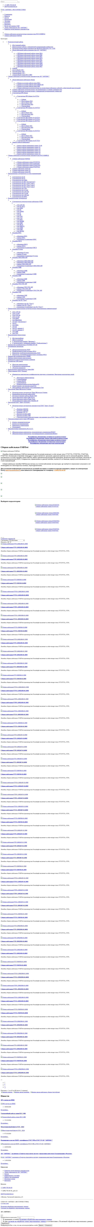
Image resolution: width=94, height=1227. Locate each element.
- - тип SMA (19, 208)
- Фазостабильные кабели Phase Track (23, 399)
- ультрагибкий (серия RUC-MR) (22, 75)
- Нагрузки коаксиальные (20, 364)
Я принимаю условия (27, 1219)
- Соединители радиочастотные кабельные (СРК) (27, 202)
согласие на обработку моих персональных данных (27, 1221)
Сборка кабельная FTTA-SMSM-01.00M (14, 631)
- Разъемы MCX (17, 241)
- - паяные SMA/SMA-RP (23, 264)
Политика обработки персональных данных (14, 1206)
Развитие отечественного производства (16, 29)
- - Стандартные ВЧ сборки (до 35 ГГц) (27, 119)
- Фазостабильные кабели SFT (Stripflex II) (25, 401)
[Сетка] (3, 537)
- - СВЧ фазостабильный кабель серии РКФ (29, 63)
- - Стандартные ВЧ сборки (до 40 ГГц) (27, 121)
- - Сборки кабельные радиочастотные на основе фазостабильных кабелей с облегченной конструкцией (48, 88)
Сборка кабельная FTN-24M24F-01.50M (14, 834)
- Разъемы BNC (16, 233)
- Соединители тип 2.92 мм (20, 191)
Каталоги (7, 22)
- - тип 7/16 (18, 218)
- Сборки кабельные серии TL (21, 170)
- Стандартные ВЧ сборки (20, 93)
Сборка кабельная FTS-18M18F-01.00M (14, 762)
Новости (7, 16)
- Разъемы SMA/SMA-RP (19, 258)
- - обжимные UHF (21, 295)
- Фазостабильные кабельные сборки (23, 80)
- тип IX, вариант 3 (18, 330)
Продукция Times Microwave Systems (19, 390)
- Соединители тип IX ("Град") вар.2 (23, 185)
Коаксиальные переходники (17, 335)
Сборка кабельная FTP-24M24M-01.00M (14, 559)
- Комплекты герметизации (20, 425)
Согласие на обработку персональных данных (15, 1208)
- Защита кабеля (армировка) (21, 143)
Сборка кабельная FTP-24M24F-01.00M (14, 750)
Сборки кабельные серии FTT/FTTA (47, 506)
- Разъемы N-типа (17, 250)
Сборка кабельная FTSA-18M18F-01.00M (14, 810)
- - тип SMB (19, 228)
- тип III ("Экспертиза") (19, 321)
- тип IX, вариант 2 (18, 328)
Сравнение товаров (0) (8, 538)
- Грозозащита (16, 427)
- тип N (14, 323)
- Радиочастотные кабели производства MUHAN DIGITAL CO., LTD (33, 48)
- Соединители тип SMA (19, 180)
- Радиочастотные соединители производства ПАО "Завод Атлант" (33, 406)
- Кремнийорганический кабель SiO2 (23, 394)
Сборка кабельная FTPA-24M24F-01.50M (14, 893)
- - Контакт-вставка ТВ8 (22, 415)
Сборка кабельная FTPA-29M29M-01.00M (14, 989)
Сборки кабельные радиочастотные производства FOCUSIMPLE (24, 34)
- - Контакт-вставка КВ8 (23, 414)
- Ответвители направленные (21, 366)
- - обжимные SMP (21, 279)
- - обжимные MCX (21, 244)
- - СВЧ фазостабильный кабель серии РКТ (28, 66)
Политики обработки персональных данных (35, 1219)
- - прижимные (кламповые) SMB (25, 274)
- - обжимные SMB (21, 270)
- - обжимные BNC (21, 236)
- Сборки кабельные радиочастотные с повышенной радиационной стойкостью (37, 91)
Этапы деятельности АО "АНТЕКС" (15, 27)
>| (5, 1087)
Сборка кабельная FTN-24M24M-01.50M (14, 643)
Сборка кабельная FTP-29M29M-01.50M (14, 1037)
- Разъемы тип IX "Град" (19, 301)
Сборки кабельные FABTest (13, 35)
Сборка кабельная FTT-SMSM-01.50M (13, 678)
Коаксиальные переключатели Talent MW (21, 369)
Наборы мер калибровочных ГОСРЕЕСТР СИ (22, 345)
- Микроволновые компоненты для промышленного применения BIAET (34, 433)
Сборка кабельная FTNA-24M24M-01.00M (15, 595)
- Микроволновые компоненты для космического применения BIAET (33, 432)
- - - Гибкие (22, 99)
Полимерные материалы (15, 347)
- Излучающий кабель (18, 45)
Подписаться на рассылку (9, 1217)
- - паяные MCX (20, 246)
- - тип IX (18, 210)
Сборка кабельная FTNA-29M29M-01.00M (15, 977)
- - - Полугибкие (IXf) (26, 101)
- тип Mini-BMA (17, 320)
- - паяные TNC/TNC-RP (23, 289)
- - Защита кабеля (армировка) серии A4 (27, 152)
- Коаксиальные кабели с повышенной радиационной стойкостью (32, 47)
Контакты (7, 24)
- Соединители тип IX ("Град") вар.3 (23, 186)
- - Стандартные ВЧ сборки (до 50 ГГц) (27, 131)
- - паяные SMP (20, 280)
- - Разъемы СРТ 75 (21, 412)
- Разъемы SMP (16, 276)
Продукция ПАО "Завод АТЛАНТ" (19, 403)
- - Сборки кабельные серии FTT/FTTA (27, 162)
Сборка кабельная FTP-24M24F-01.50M (14, 846)
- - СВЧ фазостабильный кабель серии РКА (29, 53)
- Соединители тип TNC (19, 188)
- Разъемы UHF (16, 292)
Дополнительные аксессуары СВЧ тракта (21, 419)
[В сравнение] (1, 554)
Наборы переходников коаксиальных (19, 358)
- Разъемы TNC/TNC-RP (19, 284)
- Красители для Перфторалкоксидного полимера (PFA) (29, 354)
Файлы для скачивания (11, 1177)
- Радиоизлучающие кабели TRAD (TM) (24, 396)
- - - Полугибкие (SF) (25, 103)
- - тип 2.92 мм (20, 205)
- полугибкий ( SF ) (18, 70)
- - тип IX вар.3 (20, 206)
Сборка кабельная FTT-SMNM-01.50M (13, 869)
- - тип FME (19, 229)
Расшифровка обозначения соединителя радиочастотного (47, 437)
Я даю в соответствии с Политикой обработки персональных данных (48, 1221)
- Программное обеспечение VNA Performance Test (28, 387)
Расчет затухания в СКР (11, 26)
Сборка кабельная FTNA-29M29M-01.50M (15, 1072)
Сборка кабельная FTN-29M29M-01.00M (14, 929)
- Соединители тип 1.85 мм (20, 195)
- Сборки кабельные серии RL (21, 172)
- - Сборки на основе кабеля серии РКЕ (27, 86)
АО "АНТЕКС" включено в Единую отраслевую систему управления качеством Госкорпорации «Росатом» (36, 1153)
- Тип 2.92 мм (16, 315)
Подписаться (5, 1223)
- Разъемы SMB (16, 268)
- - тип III (18, 214)
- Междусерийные (17, 340)
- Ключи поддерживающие (20, 424)
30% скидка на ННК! (8, 1100)
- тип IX (14, 326)
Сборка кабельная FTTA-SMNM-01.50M (14, 917)
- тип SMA (15, 325)
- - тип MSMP (19, 221)
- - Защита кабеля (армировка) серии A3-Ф (28, 145)
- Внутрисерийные (18, 338)
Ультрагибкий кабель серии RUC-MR (13, 1113)
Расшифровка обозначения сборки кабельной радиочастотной (47, 438)
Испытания (8, 19)
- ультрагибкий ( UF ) (18, 73)
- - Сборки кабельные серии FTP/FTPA (27, 163)
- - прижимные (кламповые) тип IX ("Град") (29, 307)
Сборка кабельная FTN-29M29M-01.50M (14, 1025)
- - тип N (18, 213)
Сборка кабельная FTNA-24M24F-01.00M (14, 786)
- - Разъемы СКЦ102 (21, 409)
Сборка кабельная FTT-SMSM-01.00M (13, 583)
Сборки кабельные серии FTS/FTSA (47, 530)
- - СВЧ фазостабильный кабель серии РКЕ (28, 60)
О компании (8, 14)
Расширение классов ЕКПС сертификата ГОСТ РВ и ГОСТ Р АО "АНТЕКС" (27, 1140)
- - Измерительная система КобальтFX (27, 384)
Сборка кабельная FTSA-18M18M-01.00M (14, 619)
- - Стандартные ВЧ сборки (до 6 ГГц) (27, 97)
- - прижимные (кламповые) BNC (25, 239)
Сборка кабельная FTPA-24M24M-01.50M (14, 702)
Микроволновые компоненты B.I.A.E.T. (20, 429)
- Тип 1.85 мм (16, 312)
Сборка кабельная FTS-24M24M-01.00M (14, 953)
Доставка (7, 21)
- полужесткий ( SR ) (18, 71)
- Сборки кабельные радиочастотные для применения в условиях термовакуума (37, 89)
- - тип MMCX (19, 226)
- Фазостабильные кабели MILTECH (23, 397)
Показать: (4, 542)
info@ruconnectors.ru (7, 1194)
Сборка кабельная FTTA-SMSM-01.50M (14, 726)
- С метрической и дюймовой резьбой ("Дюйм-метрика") (29, 343)
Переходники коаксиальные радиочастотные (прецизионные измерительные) (32, 309)
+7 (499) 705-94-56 (10, 5)
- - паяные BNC (20, 238)
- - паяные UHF (20, 297)
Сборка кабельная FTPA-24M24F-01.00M (14, 798)
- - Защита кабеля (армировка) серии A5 (27, 154)
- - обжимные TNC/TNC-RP (24, 287)
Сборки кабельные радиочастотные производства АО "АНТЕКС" (28, 77)
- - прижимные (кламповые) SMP (25, 282)
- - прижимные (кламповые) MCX (26, 247)
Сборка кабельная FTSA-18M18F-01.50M (14, 905)
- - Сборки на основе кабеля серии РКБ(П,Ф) (29, 84)
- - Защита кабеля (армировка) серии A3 (27, 150)
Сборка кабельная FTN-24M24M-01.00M (14, 547)
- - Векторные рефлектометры (24, 377)
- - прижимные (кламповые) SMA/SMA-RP (28, 266)
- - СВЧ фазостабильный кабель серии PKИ (29, 65)
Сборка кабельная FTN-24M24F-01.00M (14, 738)
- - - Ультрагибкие (24, 106)
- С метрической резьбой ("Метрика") (23, 341)
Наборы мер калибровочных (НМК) (19, 356)
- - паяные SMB (20, 272)
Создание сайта (5, 1203)
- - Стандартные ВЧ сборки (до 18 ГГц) (27, 108)
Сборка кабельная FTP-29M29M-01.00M (14, 941)
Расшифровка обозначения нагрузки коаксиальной (47, 443)
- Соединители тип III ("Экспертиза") (23, 182)
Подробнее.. (4, 1110)
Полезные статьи (9, 1179)
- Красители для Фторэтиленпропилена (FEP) (26, 353)
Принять (41, 1225)
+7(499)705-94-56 (59, 470)
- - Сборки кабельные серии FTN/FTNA (27, 165)
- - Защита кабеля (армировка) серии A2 (27, 149)
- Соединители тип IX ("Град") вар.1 (23, 183)
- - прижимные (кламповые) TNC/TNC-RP (28, 290)
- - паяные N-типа (21, 254)
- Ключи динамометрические (21, 422)
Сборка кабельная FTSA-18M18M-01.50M (14, 714)
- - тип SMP (19, 223)
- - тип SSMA (19, 211)
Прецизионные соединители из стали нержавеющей (24, 174)
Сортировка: (5, 540)
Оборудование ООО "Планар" (17, 372)
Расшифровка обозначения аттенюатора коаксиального (47, 441)
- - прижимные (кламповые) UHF (25, 298)
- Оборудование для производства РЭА (24, 386)
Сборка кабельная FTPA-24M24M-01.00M (14, 607)
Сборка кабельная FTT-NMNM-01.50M (14, 1060)
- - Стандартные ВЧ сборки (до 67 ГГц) (27, 140)
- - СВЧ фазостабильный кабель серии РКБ (28, 55)
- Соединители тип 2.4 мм (20, 193)
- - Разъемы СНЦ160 (21, 410)
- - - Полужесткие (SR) (26, 104)
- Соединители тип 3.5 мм (20, 190)
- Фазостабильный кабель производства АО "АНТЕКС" (29, 50)
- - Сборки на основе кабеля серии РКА (27, 83)
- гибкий (14, 68)
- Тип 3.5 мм (16, 317)
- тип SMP (15, 331)
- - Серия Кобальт (20, 382)
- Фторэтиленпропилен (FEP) (21, 349)
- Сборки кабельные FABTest (21, 159)
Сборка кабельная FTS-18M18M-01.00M (14, 571)
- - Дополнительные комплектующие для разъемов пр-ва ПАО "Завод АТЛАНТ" (40, 417)
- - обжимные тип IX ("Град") (24, 303)
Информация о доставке (12, 1175)
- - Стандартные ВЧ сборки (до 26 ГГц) (27, 117)
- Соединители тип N (18, 178)
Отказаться (48, 1225)
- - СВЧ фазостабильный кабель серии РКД (28, 58)
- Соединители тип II (18, 177)
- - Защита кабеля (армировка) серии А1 (27, 147)
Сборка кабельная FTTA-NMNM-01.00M (14, 1013)
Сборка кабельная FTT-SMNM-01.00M (13, 774)
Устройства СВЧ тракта (15, 362)
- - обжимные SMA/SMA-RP (24, 261)
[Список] (1, 537)
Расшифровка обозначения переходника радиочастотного (47, 440)
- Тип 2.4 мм (16, 313)
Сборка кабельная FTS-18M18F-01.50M (14, 858)
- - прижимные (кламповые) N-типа (26, 256)
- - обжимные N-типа (22, 252)
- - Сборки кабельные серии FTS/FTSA (27, 167)
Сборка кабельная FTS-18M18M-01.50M (14, 667)
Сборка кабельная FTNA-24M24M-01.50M (15, 690)
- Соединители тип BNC (19, 196)
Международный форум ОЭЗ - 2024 (12, 1127)
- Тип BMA (15, 318)
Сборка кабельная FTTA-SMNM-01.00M (14, 822)
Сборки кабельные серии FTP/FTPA (47, 514)
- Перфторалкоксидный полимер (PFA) (24, 351)
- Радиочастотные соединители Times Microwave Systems (29, 392)
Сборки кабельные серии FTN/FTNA (47, 522)
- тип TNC (15, 333)
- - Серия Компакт (21, 379)
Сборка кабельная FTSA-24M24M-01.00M (14, 1001)
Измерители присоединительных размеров (21, 359)
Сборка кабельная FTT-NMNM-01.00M (14, 965)
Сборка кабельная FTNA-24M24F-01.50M (14, 881)
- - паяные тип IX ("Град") (23, 305)
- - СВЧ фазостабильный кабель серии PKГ (28, 56)
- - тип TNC (19, 216)
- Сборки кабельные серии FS (21, 168)
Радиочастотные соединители (17, 199)
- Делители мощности (18, 368)
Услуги (6, 17)
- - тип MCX (19, 224)
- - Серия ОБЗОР (20, 381)
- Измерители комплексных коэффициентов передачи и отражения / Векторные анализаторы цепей (43, 375)
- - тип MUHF (19, 231)
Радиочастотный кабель (15, 42)
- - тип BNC (19, 219)
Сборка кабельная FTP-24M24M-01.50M (14, 655)
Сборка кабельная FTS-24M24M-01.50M (14, 1049)
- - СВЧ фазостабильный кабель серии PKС (29, 61)
